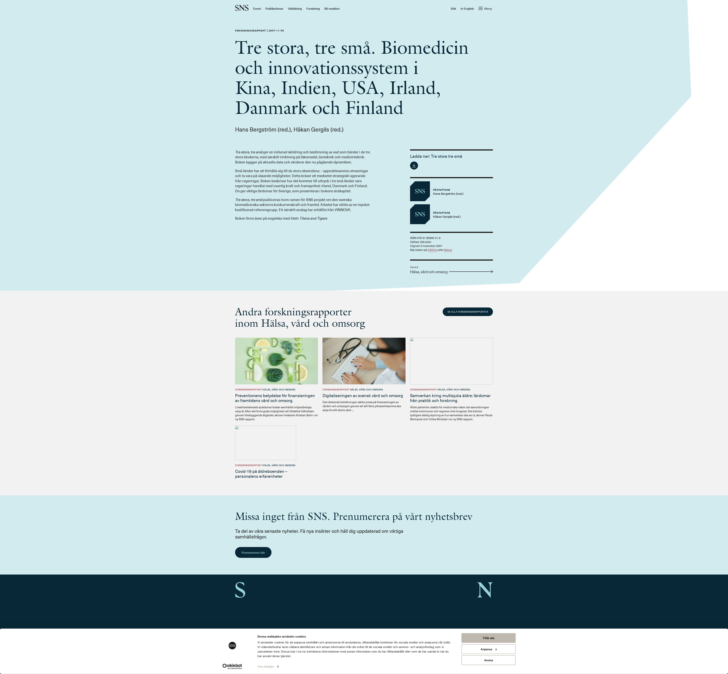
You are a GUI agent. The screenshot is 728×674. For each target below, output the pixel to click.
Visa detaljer (265, 666)
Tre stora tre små (446, 156)
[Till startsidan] (242, 8)
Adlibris (433, 250)
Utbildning (295, 8)
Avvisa (488, 660)
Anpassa (486, 649)
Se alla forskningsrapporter (468, 311)
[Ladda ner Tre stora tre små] (414, 165)
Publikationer (274, 8)
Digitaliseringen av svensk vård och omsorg (362, 395)
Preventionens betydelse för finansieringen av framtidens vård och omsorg (275, 397)
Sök (453, 8)
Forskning (313, 8)
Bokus (448, 250)
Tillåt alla (488, 638)
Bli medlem (332, 8)
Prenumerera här (253, 552)
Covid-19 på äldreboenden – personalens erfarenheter (261, 473)
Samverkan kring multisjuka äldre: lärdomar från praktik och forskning (450, 397)
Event (257, 8)
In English (467, 8)
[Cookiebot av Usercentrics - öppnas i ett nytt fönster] (232, 666)
